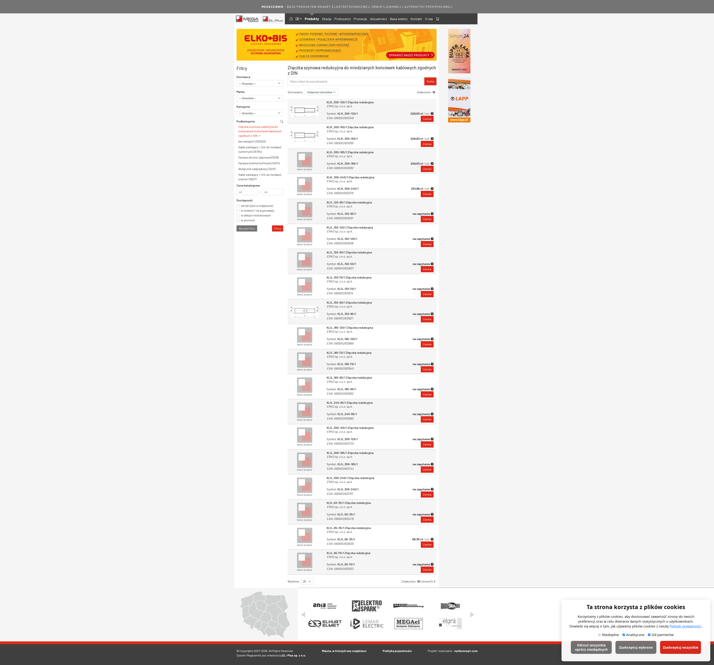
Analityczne (635, 634)
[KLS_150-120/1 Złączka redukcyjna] (304, 236)
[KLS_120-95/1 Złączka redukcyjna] (304, 211)
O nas (429, 19)
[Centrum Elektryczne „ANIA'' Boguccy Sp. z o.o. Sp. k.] (325, 606)
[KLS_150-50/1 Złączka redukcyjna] (304, 261)
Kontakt (416, 19)
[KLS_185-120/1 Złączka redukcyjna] (304, 336)
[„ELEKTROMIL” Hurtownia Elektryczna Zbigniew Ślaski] (408, 606)
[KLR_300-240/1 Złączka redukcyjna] (304, 186)
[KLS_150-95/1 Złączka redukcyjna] (304, 311)
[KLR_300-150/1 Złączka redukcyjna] (304, 136)
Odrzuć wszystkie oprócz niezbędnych (591, 647)
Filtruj (277, 228)
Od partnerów (663, 634)
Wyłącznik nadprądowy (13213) (257, 169)
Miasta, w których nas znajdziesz (344, 651)
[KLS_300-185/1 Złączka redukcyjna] (304, 462)
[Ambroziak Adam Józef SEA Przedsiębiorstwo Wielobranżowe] (450, 606)
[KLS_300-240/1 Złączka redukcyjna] (304, 487)
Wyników (293, 581)
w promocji (248, 220)
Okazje (326, 19)
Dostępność (245, 200)
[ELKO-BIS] (337, 45)
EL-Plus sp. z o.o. (294, 655)
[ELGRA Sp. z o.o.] (450, 623)
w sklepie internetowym (256, 215)
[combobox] (260, 83)
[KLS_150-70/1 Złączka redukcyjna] (304, 286)
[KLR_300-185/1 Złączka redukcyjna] (304, 161)
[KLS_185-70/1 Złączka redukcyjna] (304, 362)
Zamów (427, 118)
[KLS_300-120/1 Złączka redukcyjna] (304, 437)
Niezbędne (610, 634)
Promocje (360, 19)
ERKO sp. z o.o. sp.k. (340, 106)
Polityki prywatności (685, 626)
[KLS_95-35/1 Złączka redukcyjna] (304, 537)
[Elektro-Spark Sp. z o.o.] (366, 606)
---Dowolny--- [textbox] (247, 83)
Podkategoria (246, 121)
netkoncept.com (465, 651)
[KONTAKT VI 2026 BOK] (459, 51)
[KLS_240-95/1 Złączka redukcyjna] (304, 412)
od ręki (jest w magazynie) (257, 205)
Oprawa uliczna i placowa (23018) (258, 157)
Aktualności (378, 19)
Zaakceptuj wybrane (636, 647)
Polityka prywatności (397, 651)
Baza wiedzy (399, 19)
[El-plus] (273, 18)
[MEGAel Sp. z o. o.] (408, 623)
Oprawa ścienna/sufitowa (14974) (259, 163)
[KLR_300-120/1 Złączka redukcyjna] (304, 111)
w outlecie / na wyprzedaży (257, 210)
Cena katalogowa (248, 185)
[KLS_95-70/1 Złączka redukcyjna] (304, 562)
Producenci (342, 19)
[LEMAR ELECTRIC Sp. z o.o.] (367, 623)
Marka (241, 91)
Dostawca (243, 77)
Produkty (312, 19)
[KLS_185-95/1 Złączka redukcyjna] (304, 386)
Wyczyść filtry (247, 228)
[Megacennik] (247, 18)
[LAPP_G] (459, 100)
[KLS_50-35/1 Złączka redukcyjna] (304, 512)
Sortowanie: (295, 92)
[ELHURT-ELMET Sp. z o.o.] (325, 623)
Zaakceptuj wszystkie (680, 647)
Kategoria (243, 106)
